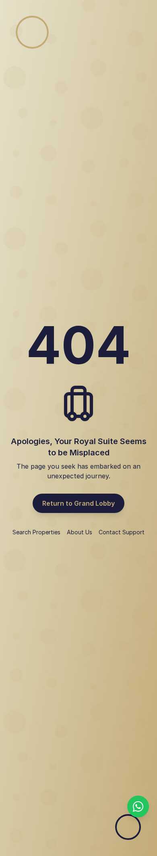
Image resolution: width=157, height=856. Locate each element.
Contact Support (122, 532)
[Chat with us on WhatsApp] (138, 806)
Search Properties (36, 532)
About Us (79, 532)
